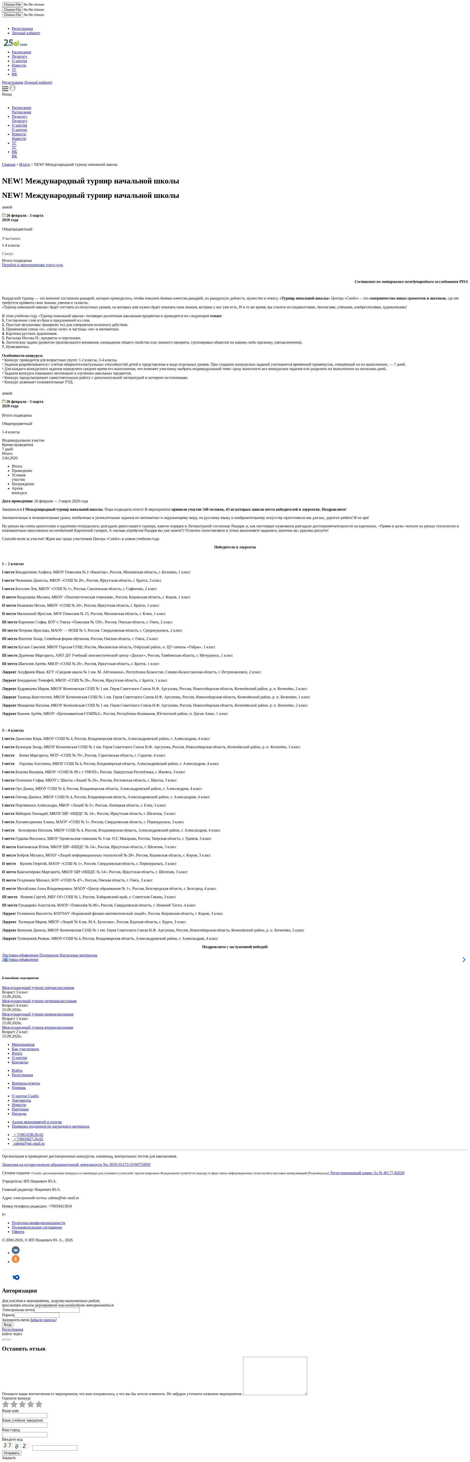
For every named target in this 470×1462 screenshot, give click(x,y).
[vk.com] (9, 1339)
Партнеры (20, 1109)
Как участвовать (25, 1049)
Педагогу (19, 56)
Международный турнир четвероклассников (39, 1001)
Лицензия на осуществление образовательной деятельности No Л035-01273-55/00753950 (76, 1164)
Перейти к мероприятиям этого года (32, 265)
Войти (17, 1070)
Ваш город (11, 1430)
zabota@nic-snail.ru (29, 1143)
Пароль (8, 1315)
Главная (8, 164)
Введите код (12, 1439)
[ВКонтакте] (16, 1253)
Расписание (21, 52)
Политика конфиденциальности (38, 1223)
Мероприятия (23, 1044)
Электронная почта (18, 1310)
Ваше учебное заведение (22, 1420)
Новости (19, 65)
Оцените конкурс (16, 1398)
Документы (21, 1100)
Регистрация (22, 28)
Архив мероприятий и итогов (37, 1122)
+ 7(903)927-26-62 (28, 1139)
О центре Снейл (25, 1096)
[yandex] (4, 1339)
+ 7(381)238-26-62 (28, 1135)
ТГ (14, 70)
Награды (19, 1114)
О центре (19, 61)
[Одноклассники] (16, 1261)
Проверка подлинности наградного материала (50, 1126)
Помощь (19, 1088)
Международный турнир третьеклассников (38, 988)
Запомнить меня (15, 1320)
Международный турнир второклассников (37, 1027)
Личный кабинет (26, 33)
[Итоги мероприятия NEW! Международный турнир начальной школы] (15, 45)
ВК (14, 74)
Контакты (20, 1062)
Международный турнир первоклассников (37, 1014)
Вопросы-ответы (26, 1083)
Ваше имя (10, 1411)
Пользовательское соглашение (37, 1227)
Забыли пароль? (43, 1320)
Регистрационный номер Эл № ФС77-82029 (367, 1173)
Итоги (24, 164)
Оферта (18, 1232)
